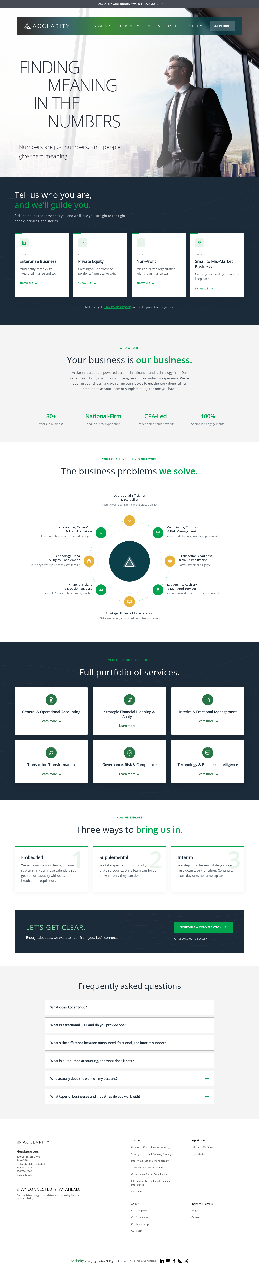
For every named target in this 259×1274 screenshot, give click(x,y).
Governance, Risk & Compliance (149, 1174)
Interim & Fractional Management (150, 1160)
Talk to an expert (117, 307)
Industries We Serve (202, 1147)
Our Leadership (140, 1224)
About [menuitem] (194, 26)
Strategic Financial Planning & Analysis (152, 1154)
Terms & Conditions (144, 1260)
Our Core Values (140, 1217)
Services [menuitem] (101, 26)
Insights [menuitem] (153, 26)
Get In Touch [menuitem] (222, 26)
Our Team (136, 1230)
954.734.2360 (24, 1171)
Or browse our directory (190, 938)
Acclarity (77, 1260)
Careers (196, 1217)
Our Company (139, 1210)
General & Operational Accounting (150, 1147)
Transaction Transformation (147, 1167)
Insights (195, 1210)
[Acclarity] (46, 26)
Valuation (136, 1191)
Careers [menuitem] (174, 26)
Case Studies (198, 1154)
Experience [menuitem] (127, 26)
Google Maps (24, 1175)
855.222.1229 (24, 1167)
